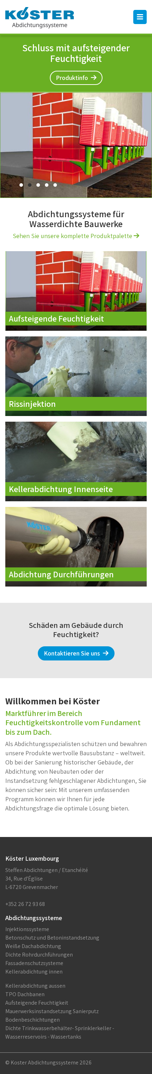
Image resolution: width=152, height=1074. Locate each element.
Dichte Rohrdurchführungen (39, 954)
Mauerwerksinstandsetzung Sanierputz (52, 1011)
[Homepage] (39, 17)
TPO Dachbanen (25, 994)
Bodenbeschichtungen (32, 1019)
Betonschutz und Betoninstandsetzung (52, 937)
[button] (21, 185)
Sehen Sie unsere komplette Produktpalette (73, 236)
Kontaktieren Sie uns (73, 653)
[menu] (140, 17)
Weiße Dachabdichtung (33, 946)
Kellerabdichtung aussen (35, 985)
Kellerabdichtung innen (34, 971)
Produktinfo (73, 78)
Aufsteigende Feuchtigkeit (36, 1002)
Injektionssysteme (27, 929)
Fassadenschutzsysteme (34, 963)
